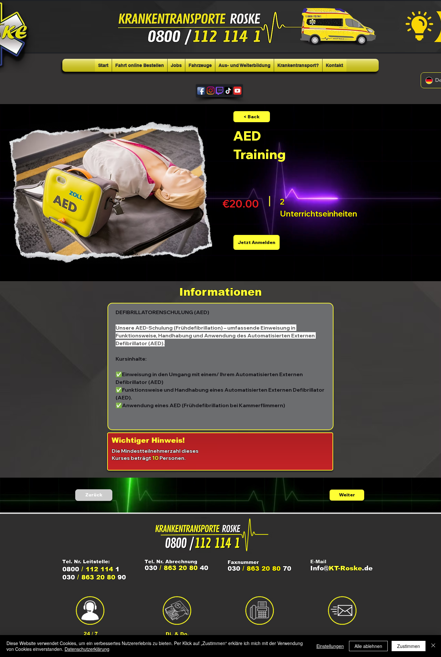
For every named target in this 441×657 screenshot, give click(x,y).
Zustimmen (408, 646)
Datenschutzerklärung (87, 649)
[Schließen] (433, 646)
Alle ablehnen (368, 646)
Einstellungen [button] (330, 646)
